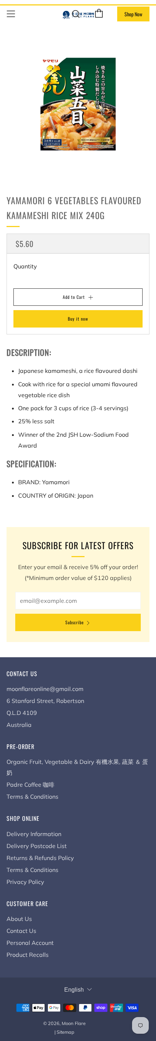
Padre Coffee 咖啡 (30, 784)
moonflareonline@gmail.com (45, 688)
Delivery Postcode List (37, 845)
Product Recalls (28, 954)
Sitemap (65, 1032)
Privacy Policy (25, 881)
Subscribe (74, 622)
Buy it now (78, 319)
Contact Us (21, 930)
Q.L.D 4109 (22, 712)
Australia (19, 724)
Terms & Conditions (32, 796)
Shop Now (133, 14)
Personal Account (30, 942)
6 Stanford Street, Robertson (45, 700)
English (74, 990)
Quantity (25, 266)
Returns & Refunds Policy (40, 857)
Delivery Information (34, 834)
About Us (19, 918)
